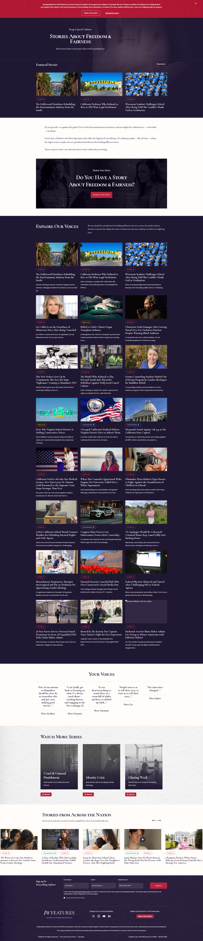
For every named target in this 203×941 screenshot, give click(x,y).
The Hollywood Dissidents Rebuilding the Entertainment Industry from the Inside (55, 107)
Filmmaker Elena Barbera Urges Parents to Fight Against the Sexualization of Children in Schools (145, 482)
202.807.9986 (162, 937)
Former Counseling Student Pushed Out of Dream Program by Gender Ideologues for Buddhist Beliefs (146, 379)
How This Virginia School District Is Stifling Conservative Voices (54, 431)
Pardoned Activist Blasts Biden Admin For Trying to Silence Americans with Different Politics (145, 634)
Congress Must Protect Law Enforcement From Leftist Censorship (100, 533)
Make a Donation (91, 13)
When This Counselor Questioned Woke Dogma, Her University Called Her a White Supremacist (101, 482)
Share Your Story (101, 195)
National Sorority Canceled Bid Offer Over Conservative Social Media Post (100, 583)
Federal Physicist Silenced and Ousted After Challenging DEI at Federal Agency (144, 584)
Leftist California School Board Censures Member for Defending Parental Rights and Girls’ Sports (57, 535)
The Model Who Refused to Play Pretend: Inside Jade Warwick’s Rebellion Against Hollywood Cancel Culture (100, 381)
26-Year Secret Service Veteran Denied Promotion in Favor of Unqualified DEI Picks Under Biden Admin (56, 634)
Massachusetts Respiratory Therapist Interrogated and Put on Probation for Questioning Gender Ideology (55, 584)
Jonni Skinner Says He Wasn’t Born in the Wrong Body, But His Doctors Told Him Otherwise (142, 860)
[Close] (195, 3)
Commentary (87, 425)
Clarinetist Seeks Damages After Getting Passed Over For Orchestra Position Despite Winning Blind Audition (146, 330)
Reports (85, 322)
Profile (40, 99)
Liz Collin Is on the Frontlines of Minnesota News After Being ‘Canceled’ (56, 328)
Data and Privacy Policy (82, 892)
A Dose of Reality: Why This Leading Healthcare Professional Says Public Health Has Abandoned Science (59, 860)
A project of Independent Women (59, 918)
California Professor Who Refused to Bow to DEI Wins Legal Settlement (99, 106)
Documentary (49, 853)
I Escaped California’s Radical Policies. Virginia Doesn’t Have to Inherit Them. (101, 431)
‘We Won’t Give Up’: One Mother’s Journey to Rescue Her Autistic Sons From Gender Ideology (18, 860)
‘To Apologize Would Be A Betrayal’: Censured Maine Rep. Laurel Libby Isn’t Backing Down (145, 535)
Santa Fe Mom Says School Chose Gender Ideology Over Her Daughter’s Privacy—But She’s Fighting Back (101, 860)
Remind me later (112, 13)
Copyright (80, 937)
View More (161, 64)
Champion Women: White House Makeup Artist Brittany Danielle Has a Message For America (183, 860)
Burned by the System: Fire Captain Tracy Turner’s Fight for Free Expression (101, 633)
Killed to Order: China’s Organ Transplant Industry (96, 328)
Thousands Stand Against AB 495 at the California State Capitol (145, 431)
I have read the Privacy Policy (75, 898)
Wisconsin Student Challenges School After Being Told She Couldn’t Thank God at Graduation (144, 107)
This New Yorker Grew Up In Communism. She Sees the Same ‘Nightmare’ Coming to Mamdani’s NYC (56, 379)
